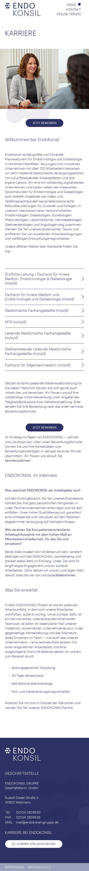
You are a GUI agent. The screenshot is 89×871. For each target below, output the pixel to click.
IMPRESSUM (14, 867)
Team (31, 437)
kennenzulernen (17, 460)
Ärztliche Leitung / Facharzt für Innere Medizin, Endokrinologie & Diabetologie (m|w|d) (38, 278)
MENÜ (72, 4)
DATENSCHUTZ (39, 867)
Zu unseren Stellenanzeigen (34, 844)
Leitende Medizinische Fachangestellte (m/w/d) (38, 335)
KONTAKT (73, 9)
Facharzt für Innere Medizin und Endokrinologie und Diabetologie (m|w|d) (39, 296)
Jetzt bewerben (44, 123)
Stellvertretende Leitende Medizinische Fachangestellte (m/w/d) (38, 351)
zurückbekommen (61, 575)
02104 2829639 (28, 817)
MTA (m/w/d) (15, 322)
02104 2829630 (28, 812)
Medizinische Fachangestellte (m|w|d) (36, 310)
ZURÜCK (17, 724)
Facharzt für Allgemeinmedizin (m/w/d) (38, 365)
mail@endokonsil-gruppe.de (37, 822)
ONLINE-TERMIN (69, 14)
